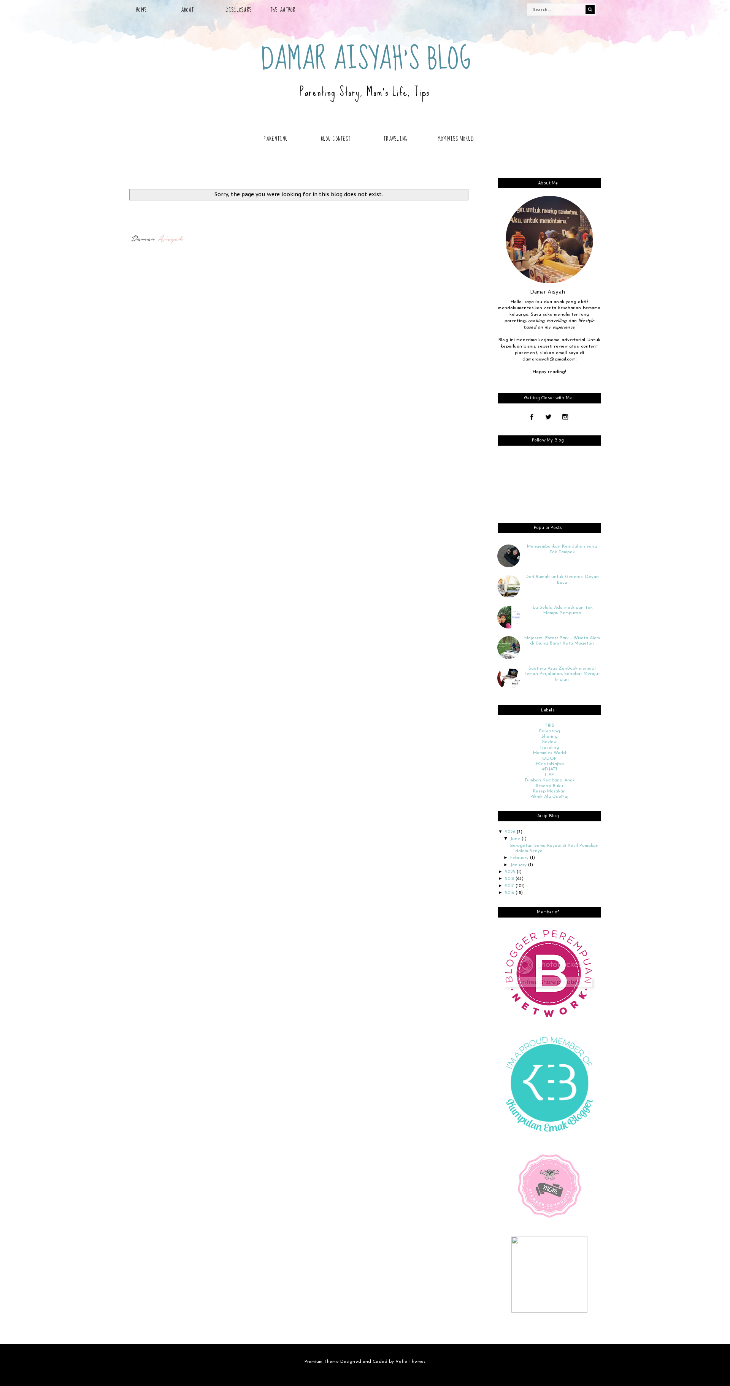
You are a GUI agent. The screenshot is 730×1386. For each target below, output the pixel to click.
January (519, 865)
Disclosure (238, 10)
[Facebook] (531, 417)
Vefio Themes (410, 1361)
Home (141, 10)
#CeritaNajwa (549, 764)
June (516, 839)
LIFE (549, 775)
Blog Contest (336, 138)
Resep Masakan (549, 791)
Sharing (549, 736)
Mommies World (456, 138)
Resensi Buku (549, 786)
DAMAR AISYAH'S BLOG (366, 59)
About (187, 10)
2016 (510, 893)
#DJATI (549, 769)
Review (549, 742)
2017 (510, 886)
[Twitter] (548, 417)
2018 (510, 878)
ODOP (549, 758)
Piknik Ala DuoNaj (549, 796)
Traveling (396, 138)
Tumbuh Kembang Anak (549, 780)
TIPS (549, 725)
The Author (283, 10)
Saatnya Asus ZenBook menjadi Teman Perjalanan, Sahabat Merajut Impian (562, 674)
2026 (511, 832)
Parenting (275, 138)
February (520, 858)
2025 (511, 872)
